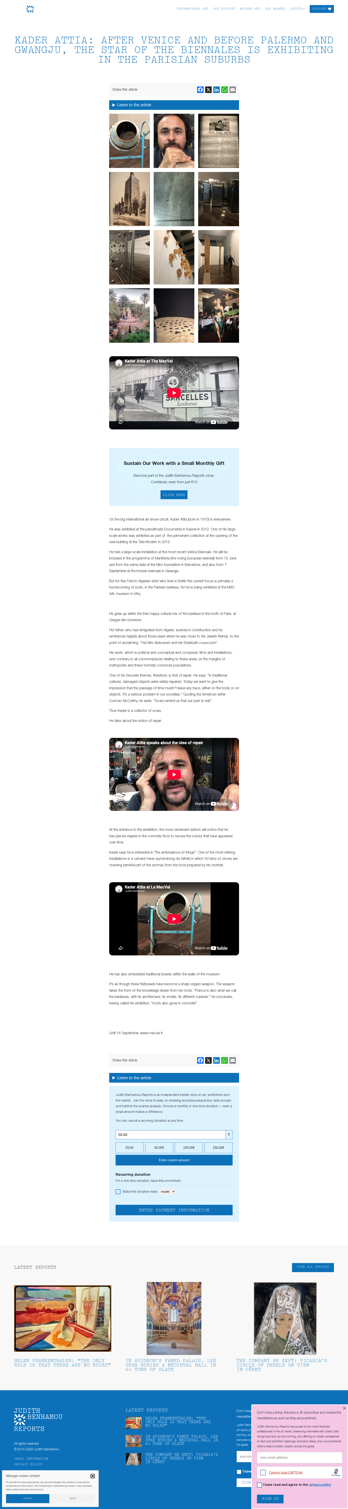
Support (319, 9)
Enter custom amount (174, 1160)
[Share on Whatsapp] (224, 89)
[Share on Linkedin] (216, 89)
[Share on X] (208, 89)
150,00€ (218, 1147)
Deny (73, 1499)
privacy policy (320, 1485)
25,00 (129, 1147)
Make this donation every (140, 1191)
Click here (174, 495)
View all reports (313, 1267)
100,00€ (189, 1147)
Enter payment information (174, 1210)
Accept (27, 1499)
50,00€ (159, 1147)
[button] (93, 1476)
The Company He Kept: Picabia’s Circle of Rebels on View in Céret (282, 1365)
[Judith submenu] (304, 8)
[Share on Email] (232, 89)
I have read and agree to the (297, 1485)
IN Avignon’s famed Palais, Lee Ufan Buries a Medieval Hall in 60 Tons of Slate (170, 1365)
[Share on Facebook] (200, 89)
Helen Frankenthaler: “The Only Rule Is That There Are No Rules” (62, 1363)
